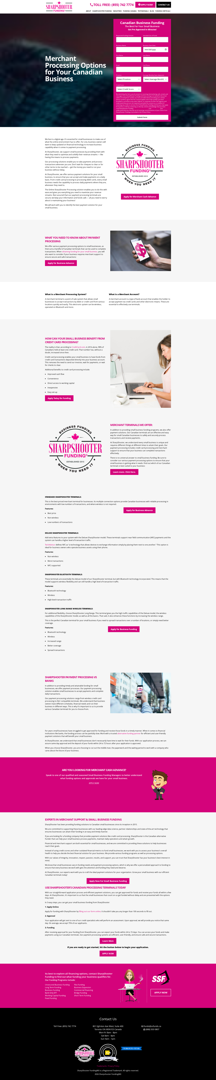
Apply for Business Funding (124, 629)
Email (118, 65)
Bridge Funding (80, 993)
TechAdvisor (50, 544)
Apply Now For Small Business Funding (108, 881)
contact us (164, 4)
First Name (119, 55)
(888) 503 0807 (152, 1029)
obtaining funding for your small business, (80, 251)
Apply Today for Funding (59, 398)
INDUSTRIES (117, 11)
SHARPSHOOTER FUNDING (102, 11)
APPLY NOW (94, 783)
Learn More (108, 941)
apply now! (147, 4)
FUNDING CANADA (129, 11)
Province (119, 75)
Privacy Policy (155, 108)
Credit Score (120, 85)
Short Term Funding (82, 995)
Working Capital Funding (55, 995)
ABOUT (88, 11)
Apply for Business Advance (61, 263)
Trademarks (102, 1066)
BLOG (152, 11)
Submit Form (142, 117)
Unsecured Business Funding (57, 984)
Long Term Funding (53, 987)
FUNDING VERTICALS (162, 11)
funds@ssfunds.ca (152, 1026)
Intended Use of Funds (150, 35)
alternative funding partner (129, 733)
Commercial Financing (83, 990)
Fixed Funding (51, 998)
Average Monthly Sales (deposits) (153, 75)
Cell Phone (146, 65)
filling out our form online (90, 911)
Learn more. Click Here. (124, 472)
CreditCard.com (78, 347)
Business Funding (52, 990)
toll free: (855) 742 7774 (113, 5)
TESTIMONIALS (143, 11)
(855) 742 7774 (69, 1026)
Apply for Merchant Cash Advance (140, 196)
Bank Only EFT (51, 993)
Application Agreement (141, 108)
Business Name (121, 45)
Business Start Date (149, 45)
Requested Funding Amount (124, 35)
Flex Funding (79, 984)
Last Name (146, 55)
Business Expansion (82, 987)
